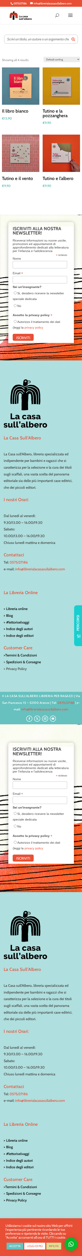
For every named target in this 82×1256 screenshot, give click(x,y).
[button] (71, 1244)
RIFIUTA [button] (54, 1246)
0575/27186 (19, 562)
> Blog (8, 615)
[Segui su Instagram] (45, 719)
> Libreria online (16, 609)
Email (18, 273)
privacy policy (33, 327)
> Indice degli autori (18, 629)
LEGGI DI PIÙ (35, 1246)
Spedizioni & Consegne (23, 662)
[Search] (73, 39)
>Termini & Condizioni (20, 655)
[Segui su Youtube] (53, 719)
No (19, 306)
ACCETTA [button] (15, 1246)
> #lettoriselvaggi (16, 622)
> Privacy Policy (15, 1200)
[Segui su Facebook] (29, 719)
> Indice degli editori (19, 636)
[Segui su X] (37, 719)
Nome (17, 258)
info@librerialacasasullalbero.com (40, 569)
